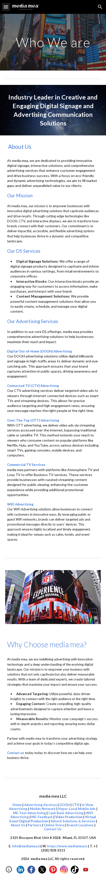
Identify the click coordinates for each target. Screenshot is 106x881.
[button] (6, 7)
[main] (53, 42)
